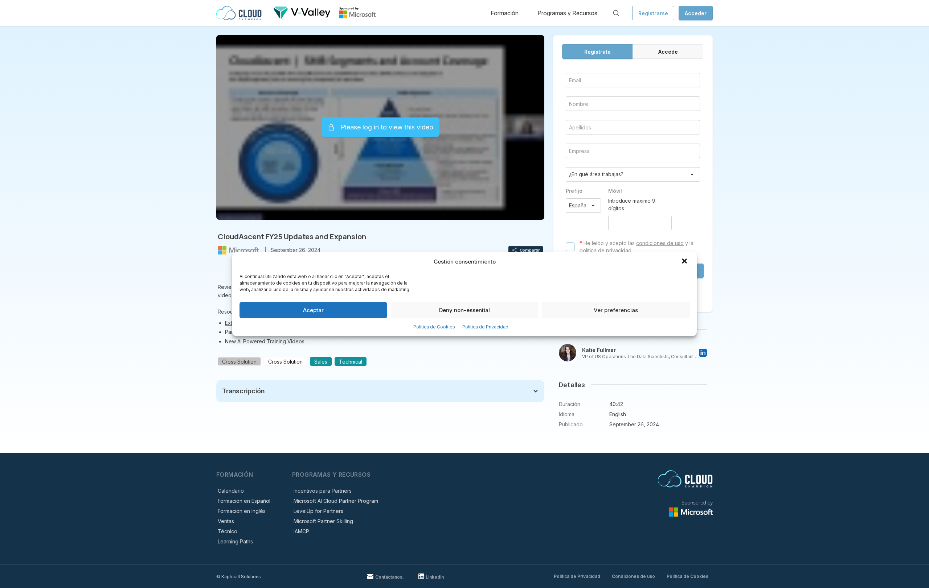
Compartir (530, 250)
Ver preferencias (616, 310)
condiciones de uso (660, 243)
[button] (685, 261)
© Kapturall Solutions (238, 576)
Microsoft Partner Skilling (323, 521)
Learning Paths (235, 541)
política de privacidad (605, 250)
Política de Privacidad (485, 327)
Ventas (226, 521)
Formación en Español (244, 501)
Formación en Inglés (242, 511)
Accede (668, 52)
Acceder (696, 13)
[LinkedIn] (703, 353)
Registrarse (653, 13)
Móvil (615, 191)
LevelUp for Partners (318, 511)
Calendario (231, 491)
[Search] (616, 13)
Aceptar (313, 310)
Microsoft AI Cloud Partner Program (336, 501)
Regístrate (597, 52)
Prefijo (574, 191)
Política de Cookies (434, 327)
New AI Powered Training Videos (264, 341)
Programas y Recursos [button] (567, 13)
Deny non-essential (464, 310)
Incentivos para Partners (323, 491)
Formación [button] (505, 13)
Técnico (227, 531)
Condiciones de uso (633, 576)
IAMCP (301, 531)
